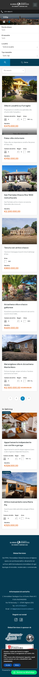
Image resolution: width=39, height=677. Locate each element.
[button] (24, 672)
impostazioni (8, 661)
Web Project (15, 670)
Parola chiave (7, 27)
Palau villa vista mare (14, 138)
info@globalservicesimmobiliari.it (21, 609)
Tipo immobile (7, 52)
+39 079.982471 (21, 606)
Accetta (8, 665)
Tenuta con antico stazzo (16, 248)
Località (5, 44)
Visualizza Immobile (19, 97)
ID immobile (6, 35)
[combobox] (19, 47)
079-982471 (8, 11)
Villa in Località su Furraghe (17, 106)
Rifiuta (17, 665)
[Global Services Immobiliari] (19, 6)
